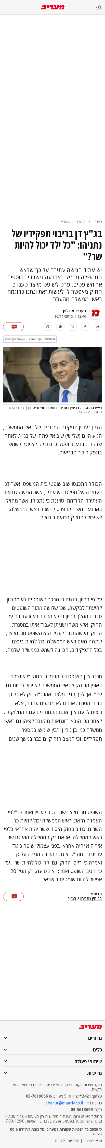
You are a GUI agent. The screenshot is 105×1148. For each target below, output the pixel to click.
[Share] (98, 326)
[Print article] (48, 326)
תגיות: (96, 894)
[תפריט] (100, 7)
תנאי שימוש (93, 1140)
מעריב (98, 221)
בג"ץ (72, 898)
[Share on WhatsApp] (60, 326)
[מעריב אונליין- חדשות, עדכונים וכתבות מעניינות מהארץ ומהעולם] (52, 7)
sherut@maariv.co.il (64, 1103)
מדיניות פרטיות (67, 1140)
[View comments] (13, 326)
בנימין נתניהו (91, 898)
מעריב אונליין (74, 311)
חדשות (81, 221)
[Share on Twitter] (73, 326)
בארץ (65, 221)
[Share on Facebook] (85, 326)
